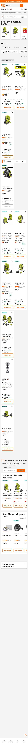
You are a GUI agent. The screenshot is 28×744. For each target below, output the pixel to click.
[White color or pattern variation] (3, 379)
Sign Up (21, 470)
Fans (24, 12)
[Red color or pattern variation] (8, 379)
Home (3, 12)
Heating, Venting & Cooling (13, 12)
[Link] (7, 186)
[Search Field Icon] (21, 5)
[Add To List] (12, 64)
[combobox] (12, 5)
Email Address (7, 467)
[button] (24, 56)
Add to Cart (7, 107)
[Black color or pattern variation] (5, 379)
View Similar (7, 449)
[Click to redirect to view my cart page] (25, 5)
